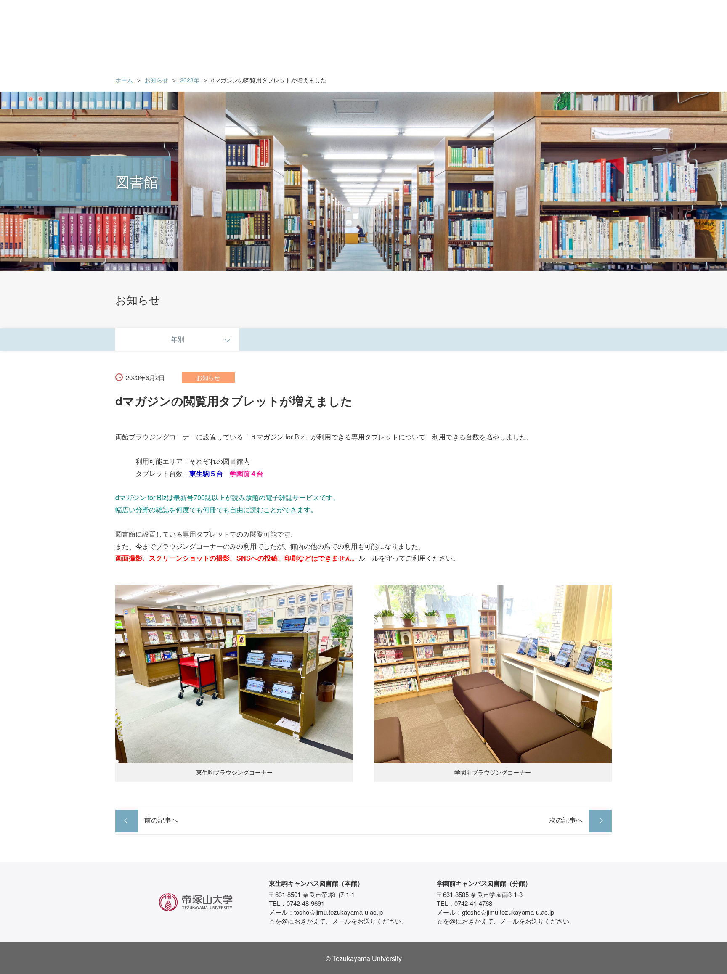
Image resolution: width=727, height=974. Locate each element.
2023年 (189, 80)
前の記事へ (161, 820)
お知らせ (156, 80)
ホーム (124, 80)
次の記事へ (566, 820)
